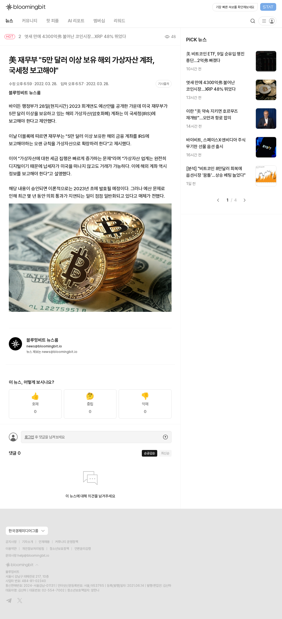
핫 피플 (52, 20)
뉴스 (9, 20)
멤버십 (99, 20)
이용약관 (11, 549)
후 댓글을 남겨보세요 (45, 437)
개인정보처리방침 (33, 549)
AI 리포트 (76, 20)
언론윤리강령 (82, 549)
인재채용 (44, 542)
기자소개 (27, 542)
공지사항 (11, 542)
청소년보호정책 (59, 549)
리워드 (119, 20)
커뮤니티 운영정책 (66, 542)
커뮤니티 (29, 20)
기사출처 (163, 84)
